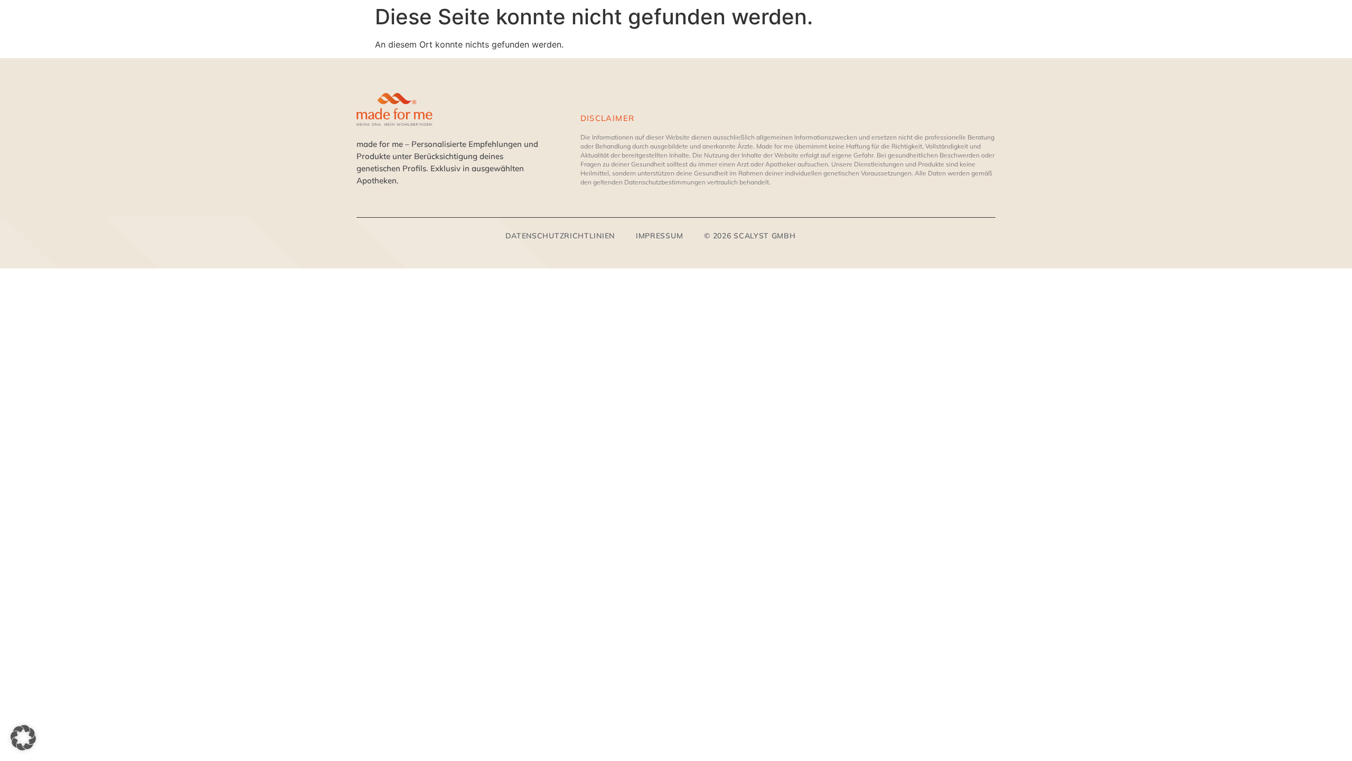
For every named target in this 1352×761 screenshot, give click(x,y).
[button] (23, 737)
